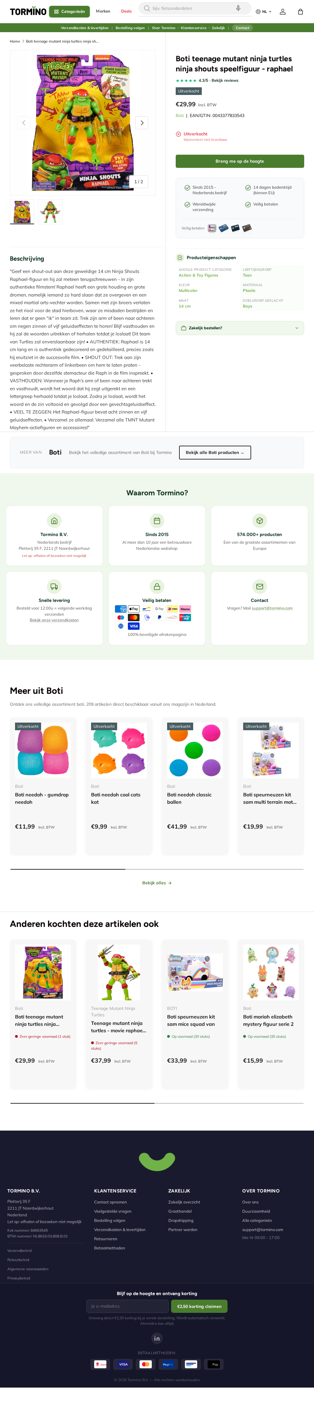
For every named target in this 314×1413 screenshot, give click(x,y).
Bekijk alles (154, 883)
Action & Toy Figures (198, 275)
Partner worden (182, 1229)
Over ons (250, 1202)
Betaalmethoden (109, 1247)
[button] (300, 11)
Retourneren (105, 1238)
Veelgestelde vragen (113, 1211)
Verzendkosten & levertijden (85, 27)
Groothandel (180, 1211)
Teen (247, 275)
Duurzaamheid (256, 1211)
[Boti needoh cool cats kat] (119, 750)
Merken (103, 11)
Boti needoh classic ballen (189, 798)
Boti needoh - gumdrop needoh (42, 798)
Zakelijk (218, 27)
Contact (242, 27)
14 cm (185, 306)
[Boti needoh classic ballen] (195, 750)
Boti (180, 115)
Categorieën (73, 11)
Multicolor (188, 290)
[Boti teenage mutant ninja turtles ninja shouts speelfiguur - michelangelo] (43, 972)
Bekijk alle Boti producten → (215, 452)
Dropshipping (180, 1220)
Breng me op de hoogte (240, 161)
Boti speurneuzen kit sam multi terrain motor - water (270, 802)
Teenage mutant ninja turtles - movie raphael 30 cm (117, 1030)
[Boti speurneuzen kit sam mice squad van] (195, 972)
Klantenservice (193, 27)
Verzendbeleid (19, 1250)
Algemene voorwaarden (27, 1269)
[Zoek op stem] (238, 8)
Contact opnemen (110, 1202)
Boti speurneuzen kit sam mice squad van (191, 1020)
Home (15, 41)
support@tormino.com (272, 608)
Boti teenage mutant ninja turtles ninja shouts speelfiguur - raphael (63, 41)
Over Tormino (163, 27)
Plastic (249, 290)
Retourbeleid (18, 1259)
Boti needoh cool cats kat (115, 798)
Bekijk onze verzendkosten (54, 620)
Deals (126, 11)
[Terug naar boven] (157, 1161)
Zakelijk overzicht (184, 1202)
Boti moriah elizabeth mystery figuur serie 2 (268, 1020)
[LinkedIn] (157, 1338)
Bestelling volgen (130, 27)
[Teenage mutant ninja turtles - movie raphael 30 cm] (119, 972)
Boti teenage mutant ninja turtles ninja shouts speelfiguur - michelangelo (39, 1028)
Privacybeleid (18, 1278)
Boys (247, 306)
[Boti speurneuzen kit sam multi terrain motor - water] (271, 750)
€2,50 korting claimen (199, 1306)
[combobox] (195, 8)
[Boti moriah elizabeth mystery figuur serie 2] (271, 972)
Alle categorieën (257, 1220)
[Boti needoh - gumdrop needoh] (43, 750)
